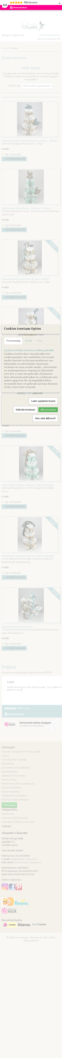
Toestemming (13, 340)
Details (28, 340)
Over (39, 340)
